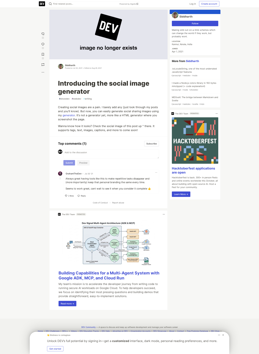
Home (40, 331)
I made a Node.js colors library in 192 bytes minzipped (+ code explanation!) (193, 86)
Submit (69, 162)
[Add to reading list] (43, 56)
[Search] (50, 3)
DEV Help (106, 331)
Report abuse (118, 202)
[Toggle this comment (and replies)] (60, 178)
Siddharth (70, 65)
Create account (209, 3)
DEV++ (65, 331)
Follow (195, 23)
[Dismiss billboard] (223, 335)
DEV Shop (215, 331)
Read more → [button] (67, 303)
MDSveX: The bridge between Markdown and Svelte (194, 100)
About (171, 331)
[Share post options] (43, 72)
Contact (180, 331)
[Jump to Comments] (43, 45)
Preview (83, 162)
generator (69, 115)
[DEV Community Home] (42, 3)
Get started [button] (55, 348)
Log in (193, 3)
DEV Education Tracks (89, 331)
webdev (76, 98)
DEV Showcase (159, 331)
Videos (74, 331)
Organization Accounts (140, 331)
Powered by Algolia (128, 4)
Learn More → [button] (181, 194)
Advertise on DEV (120, 331)
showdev (64, 98)
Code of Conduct (100, 202)
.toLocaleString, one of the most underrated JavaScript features (194, 72)
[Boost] (43, 64)
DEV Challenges (52, 331)
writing (87, 98)
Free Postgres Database (197, 331)
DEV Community (88, 327)
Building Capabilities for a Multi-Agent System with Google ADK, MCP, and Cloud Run (109, 276)
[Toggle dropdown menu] (156, 172)
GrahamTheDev (74, 173)
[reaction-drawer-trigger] (42, 35)
